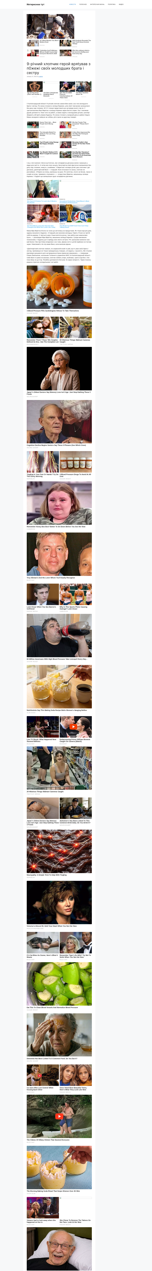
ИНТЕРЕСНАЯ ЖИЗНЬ (97, 4)
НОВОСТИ (72, 4)
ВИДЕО (121, 4)
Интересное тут (35, 4)
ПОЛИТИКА (111, 4)
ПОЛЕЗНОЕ (83, 4)
